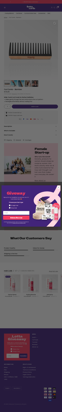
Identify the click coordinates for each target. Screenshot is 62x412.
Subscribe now (16, 218)
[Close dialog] (58, 187)
